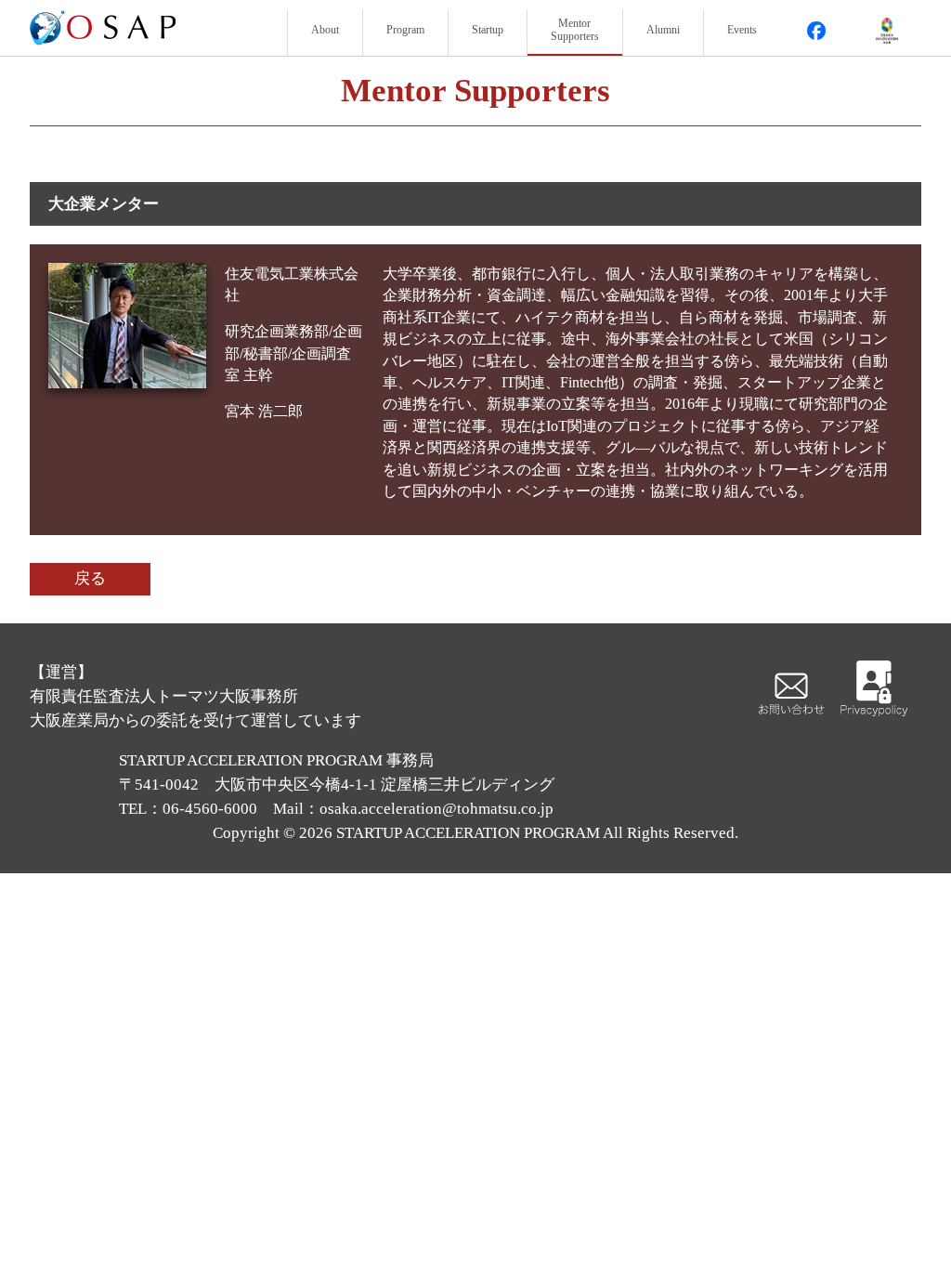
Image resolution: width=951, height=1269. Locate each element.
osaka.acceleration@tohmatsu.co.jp (436, 809)
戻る (90, 578)
